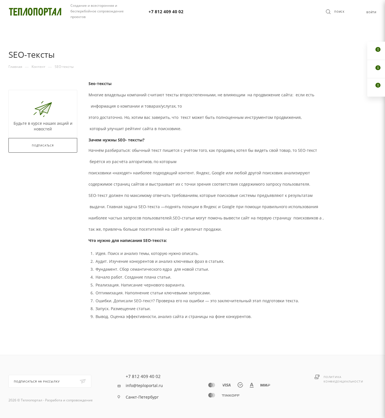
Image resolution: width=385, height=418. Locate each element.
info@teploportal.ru (144, 385)
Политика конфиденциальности (343, 379)
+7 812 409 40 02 (166, 11)
